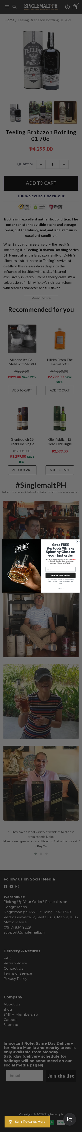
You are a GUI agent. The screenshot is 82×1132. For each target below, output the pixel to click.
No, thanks (60, 589)
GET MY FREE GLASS (60, 575)
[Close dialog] (77, 541)
